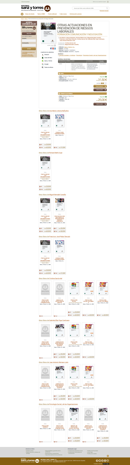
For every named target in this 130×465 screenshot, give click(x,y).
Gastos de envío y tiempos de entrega (33, 453)
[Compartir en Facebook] (51, 48)
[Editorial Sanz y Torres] (36, 8)
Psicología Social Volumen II (88, 301)
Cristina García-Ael (82, 39)
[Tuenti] (105, 460)
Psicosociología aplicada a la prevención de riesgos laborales (59, 218)
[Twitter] (100, 460)
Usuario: (24, 38)
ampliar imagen (50, 45)
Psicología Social (74, 300)
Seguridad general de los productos (53, 454)
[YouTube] (107, 460)
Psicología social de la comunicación (45, 301)
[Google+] (102, 460)
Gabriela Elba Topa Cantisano (96, 39)
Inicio (22, 18)
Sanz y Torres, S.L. (69, 47)
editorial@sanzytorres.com (59, 461)
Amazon (46, 54)
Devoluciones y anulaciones (52, 453)
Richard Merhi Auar (81, 37)
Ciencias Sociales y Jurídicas (67, 55)
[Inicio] (22, 14)
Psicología (79, 55)
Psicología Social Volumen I (103, 300)
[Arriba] (108, 456)
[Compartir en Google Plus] (53, 48)
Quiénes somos (29, 450)
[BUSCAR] (107, 8)
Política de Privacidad (92, 450)
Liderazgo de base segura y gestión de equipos (59, 344)
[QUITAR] (103, 83)
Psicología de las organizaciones (45, 134)
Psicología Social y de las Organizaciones (94, 55)
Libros (26, 18)
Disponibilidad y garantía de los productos (52, 451)
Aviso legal (90, 452)
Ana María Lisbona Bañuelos (68, 37)
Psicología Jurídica (45, 426)
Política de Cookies (92, 453)
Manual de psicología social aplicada (74, 427)
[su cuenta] (108, 2)
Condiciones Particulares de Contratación (75, 453)
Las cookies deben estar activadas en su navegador (28, 55)
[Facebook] (97, 460)
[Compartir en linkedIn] (55, 48)
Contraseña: (25, 43)
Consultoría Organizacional (60, 133)
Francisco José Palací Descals (68, 39)
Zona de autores (25, 1)
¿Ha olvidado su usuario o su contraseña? (28, 53)
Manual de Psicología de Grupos (59, 301)
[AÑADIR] (101, 83)
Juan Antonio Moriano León (67, 40)
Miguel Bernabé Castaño (94, 37)
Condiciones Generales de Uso (75, 450)
